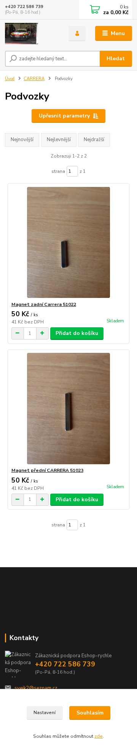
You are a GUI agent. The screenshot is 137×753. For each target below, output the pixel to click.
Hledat (116, 58)
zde (98, 736)
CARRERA (34, 79)
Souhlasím (90, 712)
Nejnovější (22, 139)
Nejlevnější (59, 139)
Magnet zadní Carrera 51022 (43, 304)
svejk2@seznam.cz (35, 688)
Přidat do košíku (77, 333)
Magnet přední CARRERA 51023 (47, 470)
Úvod (9, 79)
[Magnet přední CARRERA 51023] (68, 408)
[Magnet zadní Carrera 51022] (68, 242)
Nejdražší (94, 139)
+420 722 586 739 (24, 7)
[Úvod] (31, 33)
